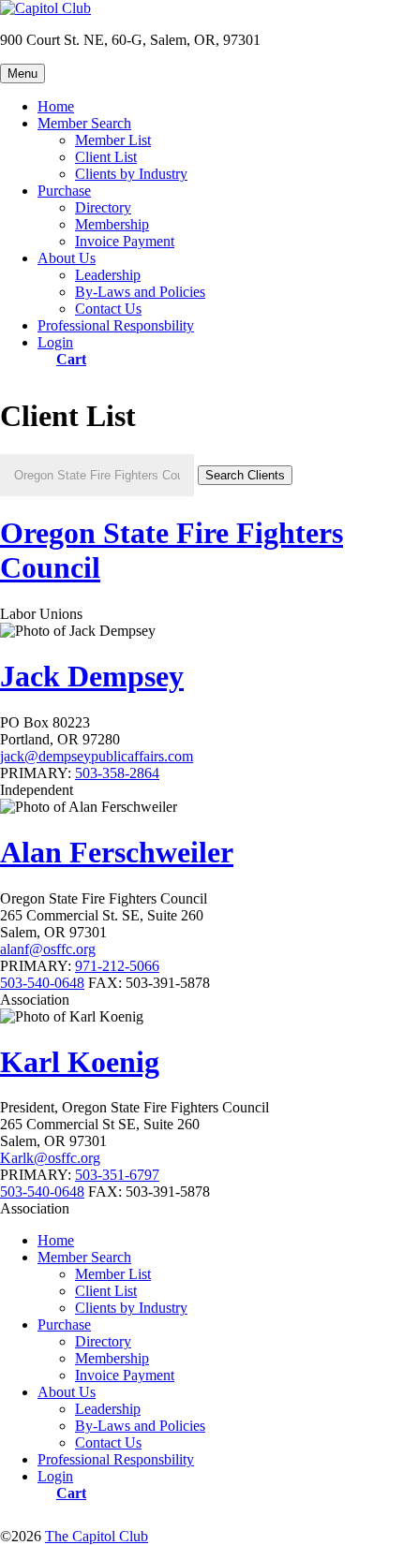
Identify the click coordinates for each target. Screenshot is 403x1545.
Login (55, 342)
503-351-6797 (117, 1175)
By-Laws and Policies (140, 292)
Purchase (64, 191)
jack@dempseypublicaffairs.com (96, 756)
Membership (112, 224)
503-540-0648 (42, 983)
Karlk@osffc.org (50, 1158)
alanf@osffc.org (48, 949)
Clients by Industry (131, 174)
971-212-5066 (117, 966)
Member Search (84, 123)
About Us (66, 258)
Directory (103, 207)
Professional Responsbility (115, 325)
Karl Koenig (79, 1062)
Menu (22, 73)
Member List (113, 140)
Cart (71, 358)
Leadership (108, 275)
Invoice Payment (124, 241)
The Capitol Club (96, 1536)
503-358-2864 (117, 773)
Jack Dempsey (92, 676)
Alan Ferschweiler (116, 852)
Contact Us (108, 308)
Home (55, 106)
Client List (106, 157)
